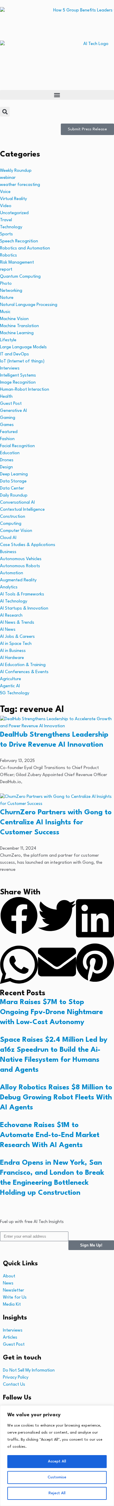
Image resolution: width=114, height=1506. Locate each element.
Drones (6, 460)
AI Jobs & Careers (17, 637)
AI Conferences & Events (24, 672)
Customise (57, 1477)
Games (7, 425)
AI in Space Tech (16, 644)
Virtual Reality (13, 199)
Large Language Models (23, 347)
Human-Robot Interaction (24, 389)
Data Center (12, 488)
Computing (10, 524)
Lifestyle (8, 340)
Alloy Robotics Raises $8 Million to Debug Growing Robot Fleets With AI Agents (56, 1097)
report (6, 269)
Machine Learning (17, 333)
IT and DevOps (14, 354)
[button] (57, 95)
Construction (12, 517)
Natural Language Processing (28, 305)
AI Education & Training (23, 665)
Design (6, 467)
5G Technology (14, 693)
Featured (9, 432)
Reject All (57, 1493)
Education (10, 453)
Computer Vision (16, 531)
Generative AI (13, 411)
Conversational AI (17, 502)
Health (6, 397)
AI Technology (13, 601)
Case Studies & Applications (27, 545)
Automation (11, 573)
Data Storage (13, 481)
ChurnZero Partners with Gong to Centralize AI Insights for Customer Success (56, 822)
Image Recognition (18, 382)
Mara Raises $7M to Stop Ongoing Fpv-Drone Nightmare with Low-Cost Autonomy (51, 1012)
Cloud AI (8, 538)
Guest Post (11, 404)
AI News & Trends (17, 622)
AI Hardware (12, 658)
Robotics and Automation (25, 248)
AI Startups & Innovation (24, 608)
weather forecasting (20, 185)
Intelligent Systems (18, 375)
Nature (6, 298)
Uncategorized (14, 213)
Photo (6, 284)
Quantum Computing (20, 276)
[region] (57, 1455)
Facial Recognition (17, 446)
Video (5, 206)
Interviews (10, 368)
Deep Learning (14, 474)
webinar (7, 178)
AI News (7, 630)
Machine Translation (19, 326)
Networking (11, 291)
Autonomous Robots (20, 566)
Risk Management (17, 262)
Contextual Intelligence (22, 509)
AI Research (11, 615)
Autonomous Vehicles (21, 559)
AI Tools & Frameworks (22, 594)
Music (5, 312)
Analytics (9, 587)
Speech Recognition (19, 241)
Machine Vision (14, 319)
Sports (6, 234)
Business (8, 552)
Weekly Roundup (16, 171)
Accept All (57, 1461)
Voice (5, 192)
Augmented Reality (18, 580)
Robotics (8, 255)
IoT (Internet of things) (22, 361)
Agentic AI (10, 686)
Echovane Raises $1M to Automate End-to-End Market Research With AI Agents (49, 1135)
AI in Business (13, 651)
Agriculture (10, 679)
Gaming (7, 418)
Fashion (7, 439)
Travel (6, 220)
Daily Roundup (13, 495)
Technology (11, 227)
